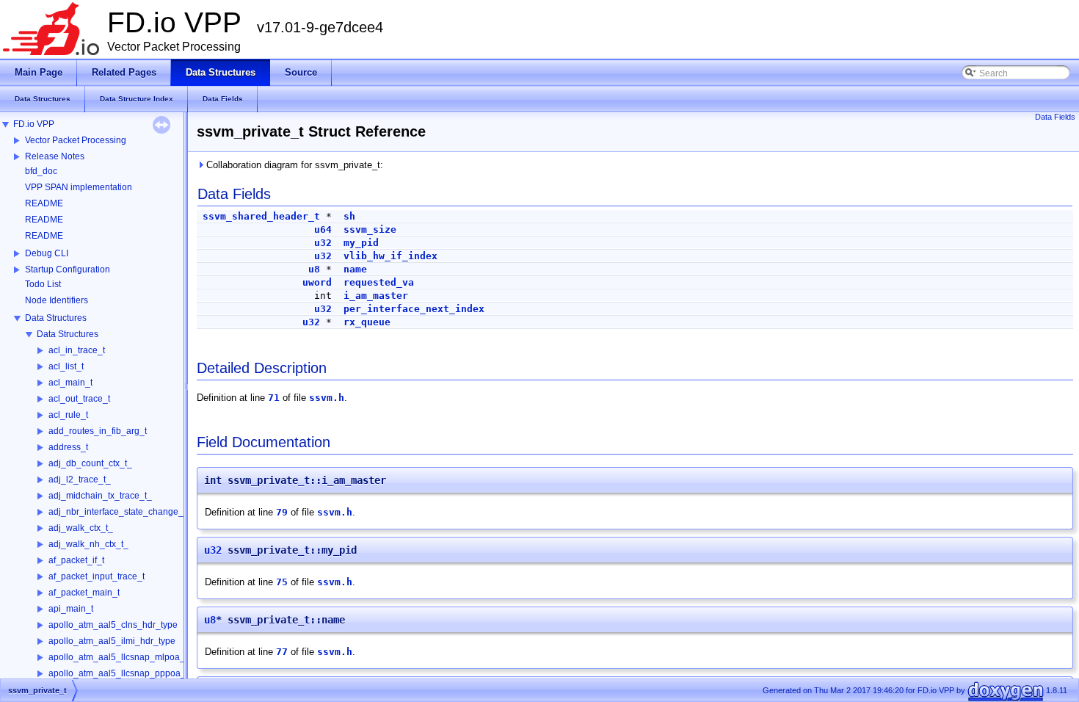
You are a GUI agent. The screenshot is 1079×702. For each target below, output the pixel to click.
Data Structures (56, 318)
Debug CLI (46, 253)
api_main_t (70, 609)
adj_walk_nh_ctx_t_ (88, 544)
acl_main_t (70, 382)
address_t (68, 447)
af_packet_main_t (84, 592)
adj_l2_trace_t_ (79, 479)
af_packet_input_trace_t (96, 576)
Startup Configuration (67, 269)
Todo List (43, 284)
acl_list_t (66, 366)
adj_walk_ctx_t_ (80, 528)
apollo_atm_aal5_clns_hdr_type (113, 625)
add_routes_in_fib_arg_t (97, 431)
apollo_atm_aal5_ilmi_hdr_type (111, 641)
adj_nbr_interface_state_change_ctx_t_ (127, 512)
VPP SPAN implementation (78, 187)
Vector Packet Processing (75, 140)
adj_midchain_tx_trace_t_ (100, 496)
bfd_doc (41, 171)
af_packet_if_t (76, 560)
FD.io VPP (33, 124)
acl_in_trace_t (76, 350)
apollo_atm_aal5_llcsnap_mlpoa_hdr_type (134, 657)
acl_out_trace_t (79, 399)
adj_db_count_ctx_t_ (90, 463)
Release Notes (54, 156)
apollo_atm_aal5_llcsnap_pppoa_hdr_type (134, 673)
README (44, 203)
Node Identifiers (56, 300)
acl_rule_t (68, 415)
